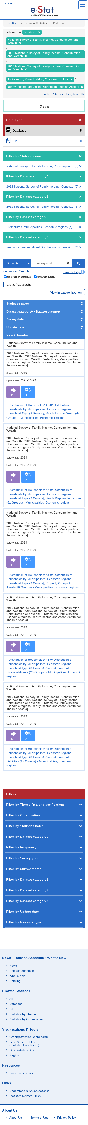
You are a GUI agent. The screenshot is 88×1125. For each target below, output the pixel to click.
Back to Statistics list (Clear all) (63, 94)
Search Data (46, 276)
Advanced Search (16, 271)
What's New (17, 975)
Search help (72, 272)
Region (14, 1055)
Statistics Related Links (25, 1095)
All (11, 998)
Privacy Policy (66, 1117)
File (11, 1008)
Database (15, 1003)
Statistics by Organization (26, 1019)
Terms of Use (39, 1117)
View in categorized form (67, 292)
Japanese (9, 3)
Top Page (12, 23)
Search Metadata (19, 276)
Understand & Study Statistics (29, 1090)
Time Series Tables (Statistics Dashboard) (24, 1043)
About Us (15, 1117)
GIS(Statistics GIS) (22, 1050)
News (13, 965)
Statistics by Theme (22, 1014)
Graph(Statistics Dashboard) (28, 1036)
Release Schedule (21, 970)
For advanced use (21, 1072)
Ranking (15, 980)
